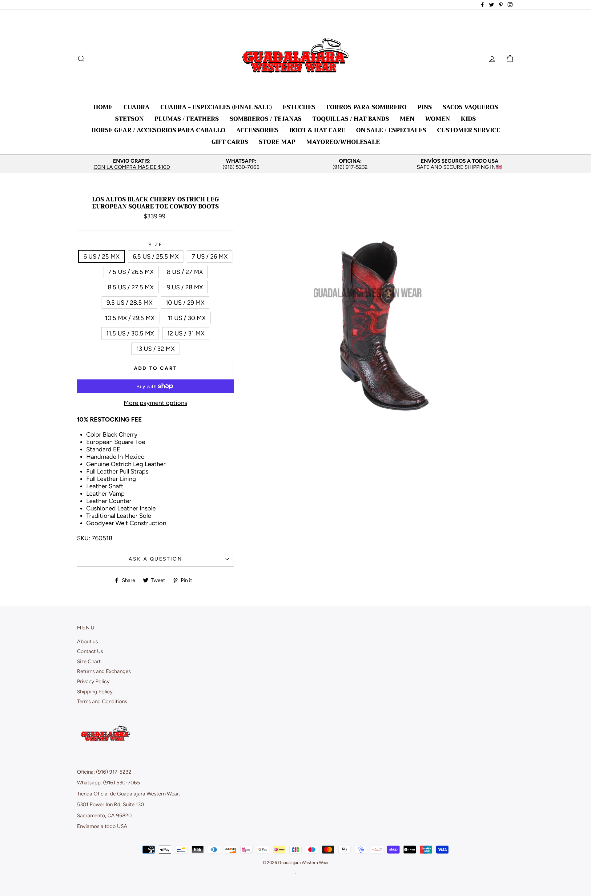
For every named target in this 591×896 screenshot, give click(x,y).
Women (437, 119)
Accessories (257, 130)
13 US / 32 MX (155, 348)
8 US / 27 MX (185, 272)
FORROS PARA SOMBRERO (366, 107)
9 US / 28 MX (185, 287)
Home (103, 107)
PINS (424, 107)
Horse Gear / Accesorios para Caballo (158, 130)
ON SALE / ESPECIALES (391, 130)
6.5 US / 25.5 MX (156, 256)
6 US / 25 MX (101, 256)
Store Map (277, 142)
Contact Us (90, 651)
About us (87, 641)
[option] (131, 164)
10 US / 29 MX (185, 302)
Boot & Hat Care (317, 130)
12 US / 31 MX (185, 333)
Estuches (299, 107)
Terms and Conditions (102, 701)
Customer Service (468, 130)
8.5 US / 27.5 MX (131, 287)
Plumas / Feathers (187, 119)
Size (155, 245)
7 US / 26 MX (209, 256)
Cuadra (136, 107)
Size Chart (89, 661)
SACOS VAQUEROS (470, 107)
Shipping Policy (95, 691)
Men (407, 119)
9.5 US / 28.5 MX (129, 302)
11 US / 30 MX (187, 318)
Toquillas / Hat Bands (350, 119)
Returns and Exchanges (104, 671)
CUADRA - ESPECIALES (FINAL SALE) (216, 107)
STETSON (129, 119)
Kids (468, 119)
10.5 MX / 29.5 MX (130, 318)
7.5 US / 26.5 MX (131, 272)
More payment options (155, 402)
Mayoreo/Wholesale (343, 142)
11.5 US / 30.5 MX (130, 333)
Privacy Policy (93, 681)
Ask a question (155, 559)
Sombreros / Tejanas (266, 119)
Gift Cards (229, 142)
